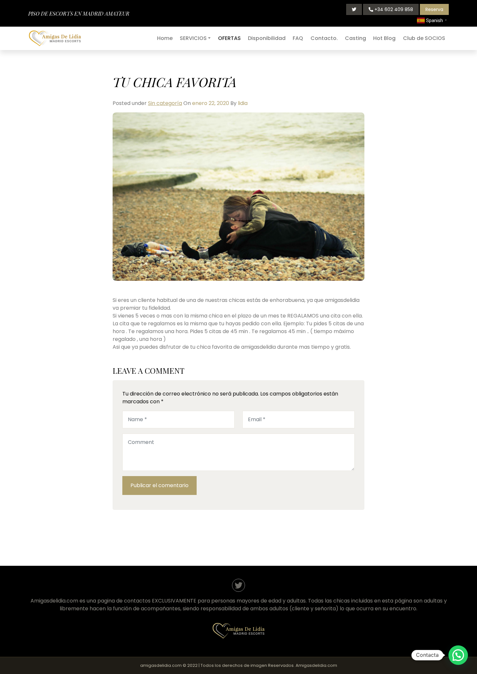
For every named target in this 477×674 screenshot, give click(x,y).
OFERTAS (229, 38)
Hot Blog (384, 38)
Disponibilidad (267, 38)
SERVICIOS (193, 38)
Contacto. (324, 38)
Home (165, 38)
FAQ (298, 38)
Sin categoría (165, 103)
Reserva (434, 9)
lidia (243, 103)
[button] (458, 655)
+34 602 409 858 (393, 9)
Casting (355, 38)
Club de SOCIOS (424, 38)
